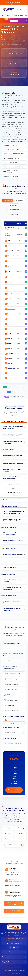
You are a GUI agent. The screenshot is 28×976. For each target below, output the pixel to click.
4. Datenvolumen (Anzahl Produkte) (13, 716)
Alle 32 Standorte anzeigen (13, 845)
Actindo (9, 313)
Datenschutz (10, 970)
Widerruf (6, 973)
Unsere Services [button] (7, 952)
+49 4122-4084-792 (15, 941)
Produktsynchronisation (13, 673)
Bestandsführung (11, 679)
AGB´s (24, 970)
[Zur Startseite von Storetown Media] (8, 9)
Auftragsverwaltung (12, 684)
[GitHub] (17, 947)
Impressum (22, 494)
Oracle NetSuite (11, 309)
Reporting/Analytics (12, 710)
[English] (17, 9)
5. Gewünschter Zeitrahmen (11, 727)
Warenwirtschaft (14, 209)
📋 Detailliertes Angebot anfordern (14, 789)
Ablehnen (14, 488)
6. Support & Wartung (9, 738)
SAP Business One (10, 228)
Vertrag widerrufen (14, 973)
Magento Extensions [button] (8, 962)
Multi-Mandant (10, 705)
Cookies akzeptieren (14, 484)
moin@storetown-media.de (15, 2)
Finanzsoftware (14, 214)
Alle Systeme (8, 200)
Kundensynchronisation (13, 689)
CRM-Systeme (14, 205)
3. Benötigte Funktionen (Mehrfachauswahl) (10, 667)
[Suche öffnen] (21, 9)
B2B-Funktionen (11, 695)
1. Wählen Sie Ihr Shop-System (12, 643)
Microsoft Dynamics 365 (10, 234)
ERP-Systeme (20, 200)
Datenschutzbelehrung (15, 494)
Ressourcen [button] (5, 957)
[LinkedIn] (10, 947)
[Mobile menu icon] (26, 9)
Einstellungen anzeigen (14, 492)
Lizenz (22, 973)
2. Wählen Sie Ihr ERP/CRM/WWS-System (13, 655)
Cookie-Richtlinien (18, 970)
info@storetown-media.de (15, 943)
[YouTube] (14, 947)
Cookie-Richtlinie (6, 494)
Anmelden (14, 4)
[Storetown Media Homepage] (14, 927)
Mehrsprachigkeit (11, 700)
